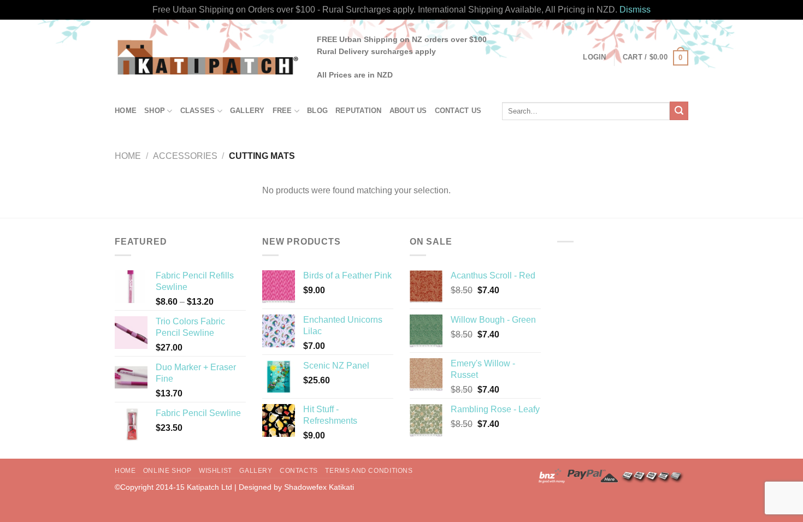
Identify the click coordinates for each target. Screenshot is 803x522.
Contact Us (458, 110)
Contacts (299, 470)
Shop (154, 110)
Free (282, 110)
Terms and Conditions (368, 470)
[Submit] (679, 111)
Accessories (185, 156)
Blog (317, 110)
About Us (408, 110)
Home (126, 110)
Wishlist (215, 470)
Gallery (247, 110)
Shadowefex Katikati (319, 487)
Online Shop (167, 470)
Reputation (358, 110)
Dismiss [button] (635, 9)
